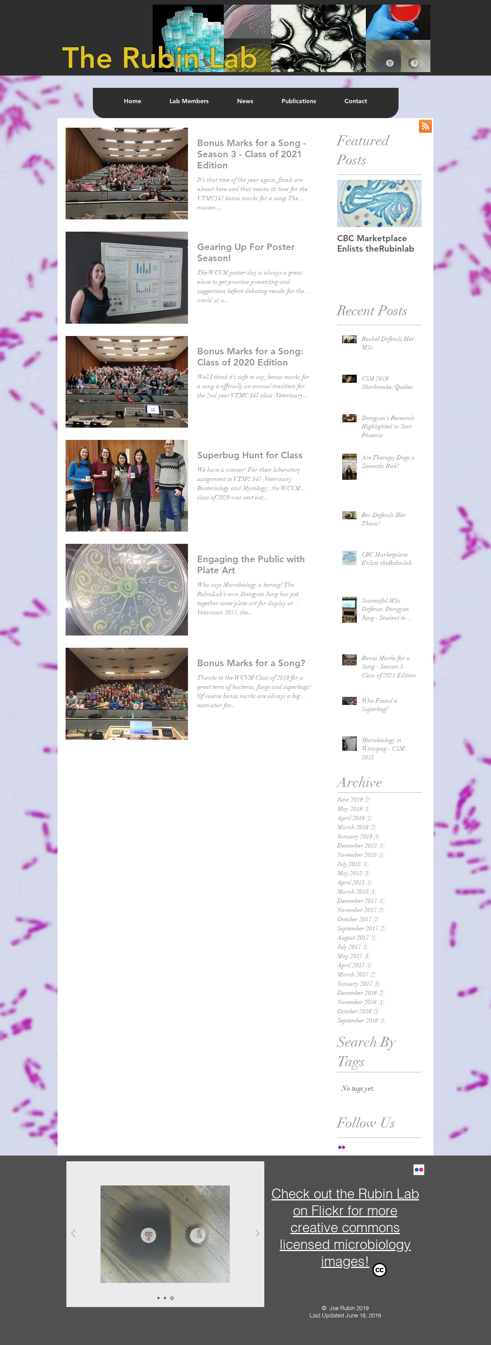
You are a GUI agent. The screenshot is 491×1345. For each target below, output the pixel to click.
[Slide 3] (172, 1298)
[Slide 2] (165, 1298)
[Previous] (73, 1234)
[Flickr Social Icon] (341, 1147)
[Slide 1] (158, 1298)
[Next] (257, 1234)
